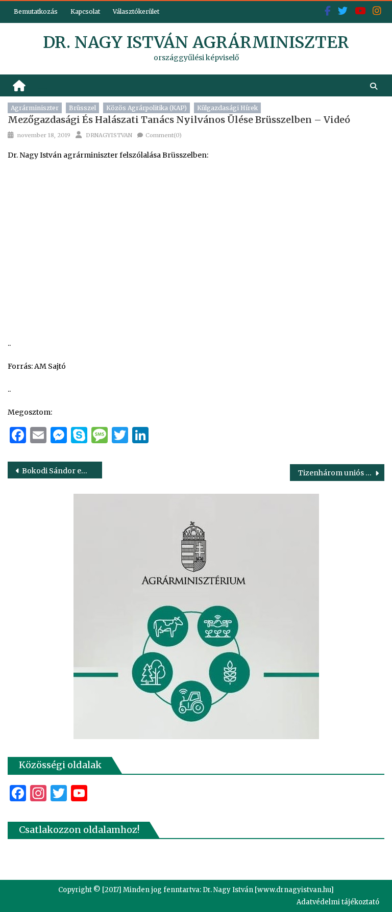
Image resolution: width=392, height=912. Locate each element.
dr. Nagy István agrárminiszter (196, 42)
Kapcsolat (85, 11)
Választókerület (136, 11)
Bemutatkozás (36, 11)
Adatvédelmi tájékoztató (338, 902)
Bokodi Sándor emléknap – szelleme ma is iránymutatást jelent (62, 470)
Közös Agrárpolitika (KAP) (146, 108)
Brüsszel (82, 108)
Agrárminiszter (35, 108)
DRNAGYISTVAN (109, 135)
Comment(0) (163, 135)
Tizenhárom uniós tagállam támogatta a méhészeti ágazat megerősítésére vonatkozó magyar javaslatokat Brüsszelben (341, 472)
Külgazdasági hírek (227, 108)
